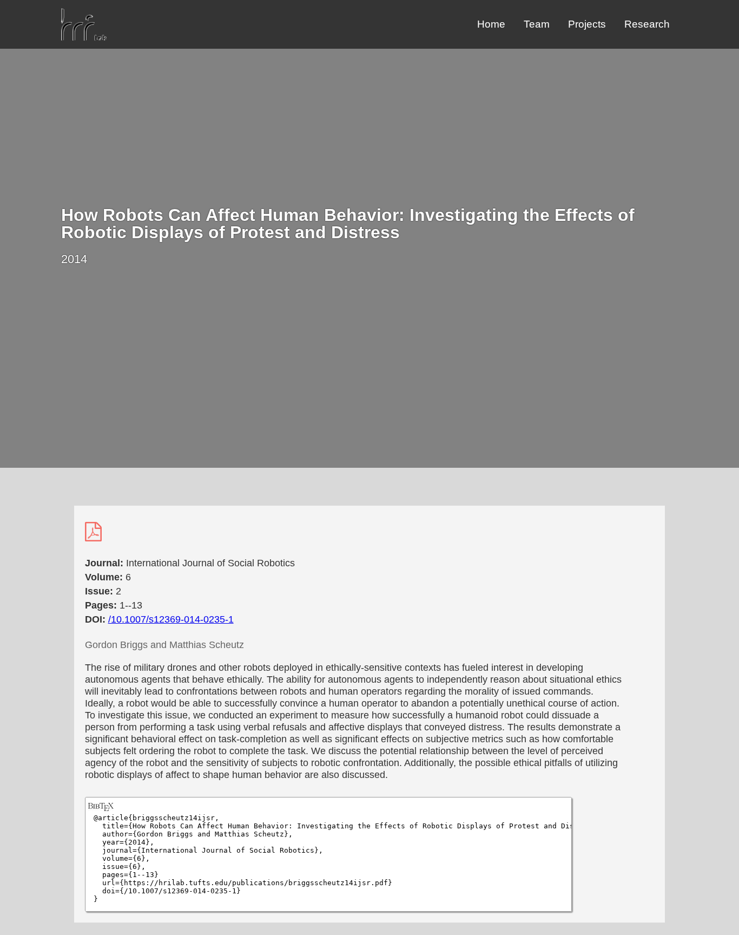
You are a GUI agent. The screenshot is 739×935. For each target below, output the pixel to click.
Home (491, 24)
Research (647, 24)
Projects (587, 24)
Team (537, 24)
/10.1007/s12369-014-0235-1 (171, 619)
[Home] (84, 37)
